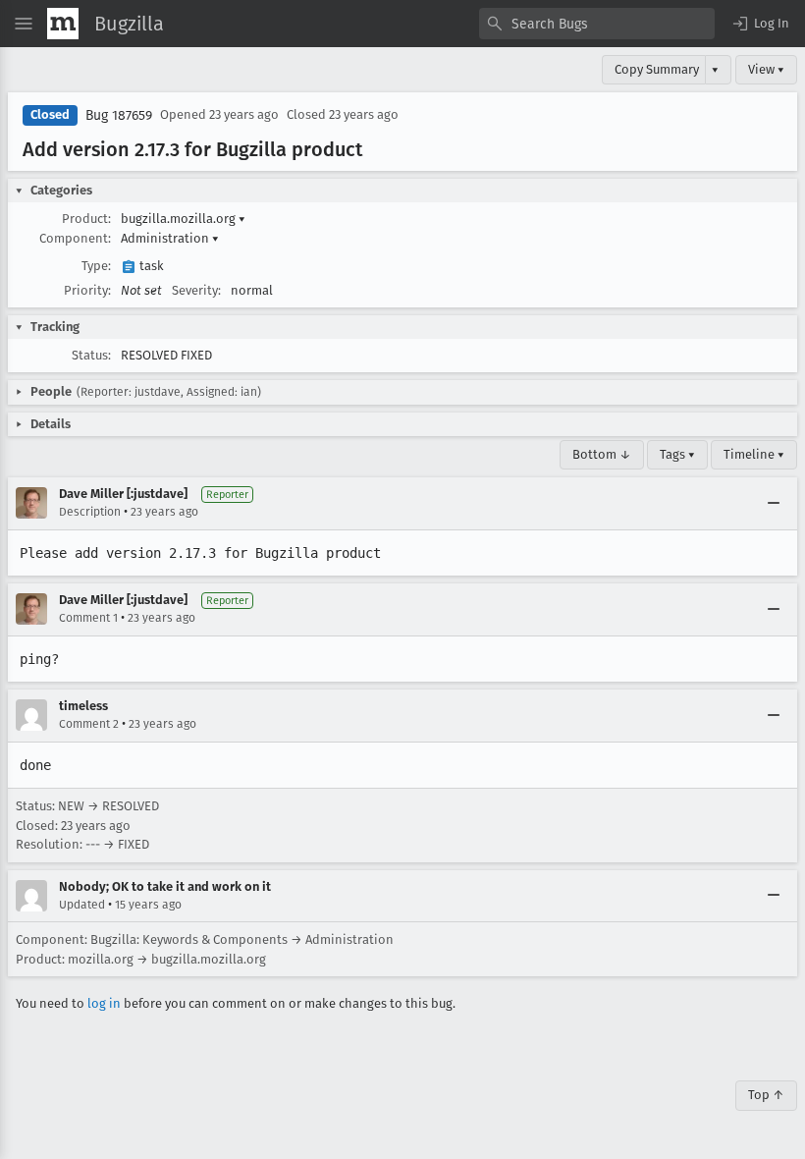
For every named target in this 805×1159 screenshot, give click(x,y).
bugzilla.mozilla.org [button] (183, 218)
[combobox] (597, 23)
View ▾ (766, 69)
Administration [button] (170, 238)
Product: (86, 218)
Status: (91, 355)
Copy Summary (657, 69)
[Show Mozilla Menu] (63, 23)
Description (90, 512)
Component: (75, 238)
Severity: (196, 290)
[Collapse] (773, 503)
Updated (82, 904)
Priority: (87, 290)
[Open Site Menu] (23, 23)
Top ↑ (766, 1094)
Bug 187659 (118, 115)
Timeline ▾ (754, 454)
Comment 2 (89, 724)
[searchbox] (597, 23)
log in (104, 1003)
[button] (760, 23)
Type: (96, 265)
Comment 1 (88, 618)
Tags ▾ (677, 454)
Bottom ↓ (601, 454)
